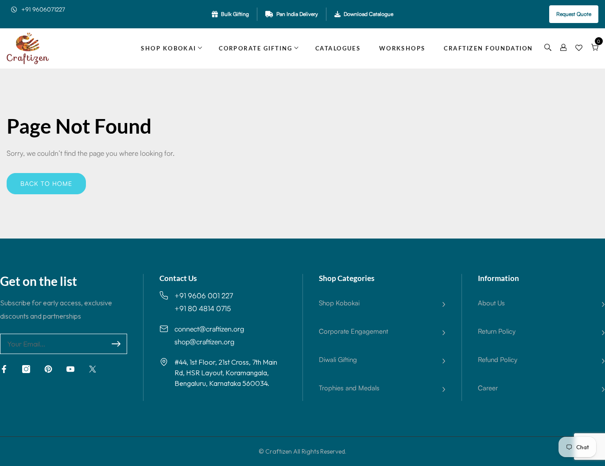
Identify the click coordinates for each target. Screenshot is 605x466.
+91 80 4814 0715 (203, 308)
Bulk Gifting (235, 14)
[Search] (547, 48)
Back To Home (46, 183)
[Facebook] (4, 369)
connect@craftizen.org (209, 328)
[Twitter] (93, 369)
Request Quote (573, 14)
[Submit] (116, 344)
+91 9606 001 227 (204, 295)
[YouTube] (70, 369)
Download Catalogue (368, 14)
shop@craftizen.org (204, 341)
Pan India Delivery (297, 14)
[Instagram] (26, 369)
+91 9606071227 (43, 9)
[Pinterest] (48, 369)
